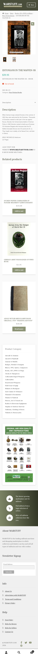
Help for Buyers (11, 624)
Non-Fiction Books (8, 16)
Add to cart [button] (19, 211)
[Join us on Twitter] (26, 643)
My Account (6, 652)
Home (7, 13)
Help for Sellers (11, 628)
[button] (32, 23)
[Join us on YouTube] (30, 643)
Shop (11, 13)
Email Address (7, 564)
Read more (19, 329)
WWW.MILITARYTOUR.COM (21, 150)
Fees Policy (9, 620)
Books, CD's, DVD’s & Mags (24, 13)
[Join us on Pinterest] (21, 646)
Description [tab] (6, 102)
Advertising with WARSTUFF (15, 595)
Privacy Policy (10, 603)
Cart (29, 650)
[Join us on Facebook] (21, 643)
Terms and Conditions (13, 599)
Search (19, 652)
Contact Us (9, 632)
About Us (8, 591)
